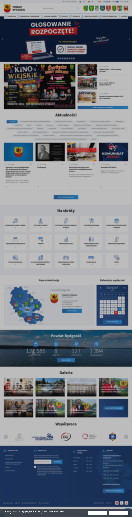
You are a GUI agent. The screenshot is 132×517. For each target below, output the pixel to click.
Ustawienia (78, 513)
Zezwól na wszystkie (118, 513)
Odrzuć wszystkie (97, 513)
